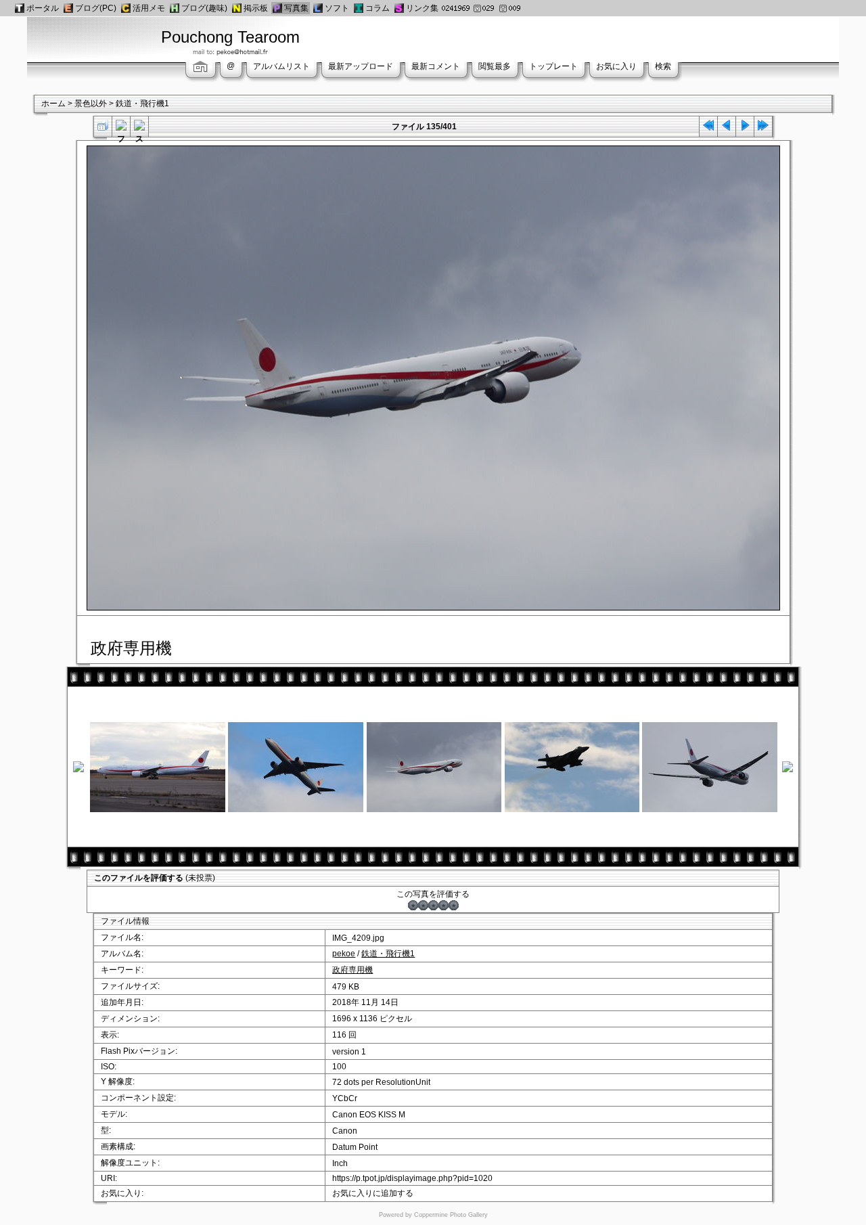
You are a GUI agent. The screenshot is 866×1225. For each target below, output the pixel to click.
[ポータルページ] (19, 8)
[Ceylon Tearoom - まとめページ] (126, 8)
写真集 (296, 8)
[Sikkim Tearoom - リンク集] (399, 8)
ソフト (337, 8)
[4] (443, 905)
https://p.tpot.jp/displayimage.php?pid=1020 (412, 1178)
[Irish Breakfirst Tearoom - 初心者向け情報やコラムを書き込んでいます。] (358, 8)
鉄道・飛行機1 (142, 103)
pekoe (343, 953)
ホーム (53, 103)
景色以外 (90, 103)
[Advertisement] (627, 37)
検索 (663, 66)
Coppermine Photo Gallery (451, 1214)
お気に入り (616, 66)
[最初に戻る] (708, 128)
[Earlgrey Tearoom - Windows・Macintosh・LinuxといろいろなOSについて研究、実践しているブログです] (68, 8)
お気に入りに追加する (372, 1193)
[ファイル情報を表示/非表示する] (121, 128)
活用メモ (149, 8)
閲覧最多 (494, 66)
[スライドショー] (139, 128)
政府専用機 (352, 970)
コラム (377, 8)
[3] (433, 905)
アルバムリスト (281, 66)
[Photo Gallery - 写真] (277, 8)
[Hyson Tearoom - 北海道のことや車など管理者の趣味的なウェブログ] (174, 8)
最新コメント (435, 66)
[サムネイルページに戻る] (103, 128)
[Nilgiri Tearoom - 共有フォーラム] (237, 8)
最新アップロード (360, 66)
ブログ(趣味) (204, 8)
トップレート (553, 66)
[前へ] (726, 128)
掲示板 (256, 8)
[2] (423, 905)
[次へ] (745, 128)
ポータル (42, 8)
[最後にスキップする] (763, 128)
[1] (413, 905)
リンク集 (422, 8)
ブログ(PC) (95, 8)
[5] (454, 905)
